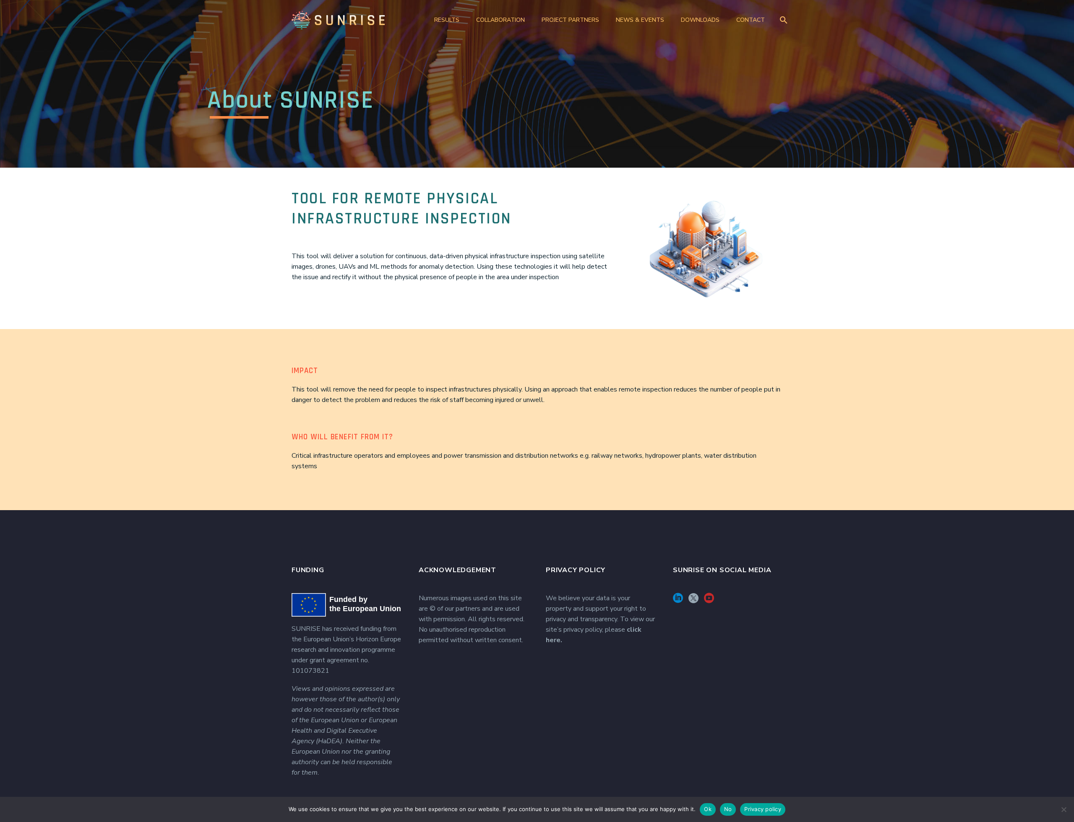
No (728, 809)
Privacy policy (762, 809)
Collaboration (500, 20)
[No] (1063, 809)
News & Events (640, 20)
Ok (708, 809)
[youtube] (709, 601)
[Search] (782, 20)
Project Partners (570, 20)
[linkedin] (678, 601)
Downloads (700, 20)
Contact (750, 20)
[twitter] (693, 601)
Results (446, 20)
